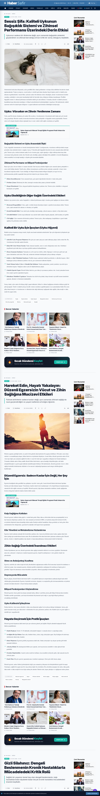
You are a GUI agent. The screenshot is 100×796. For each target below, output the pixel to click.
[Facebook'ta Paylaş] (35, 44)
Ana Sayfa (8, 13)
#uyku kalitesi (24, 298)
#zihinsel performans (57, 298)
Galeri (88, 8)
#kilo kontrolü (64, 676)
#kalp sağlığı (55, 676)
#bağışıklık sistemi (44, 298)
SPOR (46, 8)
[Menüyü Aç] (95, 8)
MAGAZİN (66, 8)
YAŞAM (73, 8)
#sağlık (36, 302)
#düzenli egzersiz (19, 676)
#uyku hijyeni (34, 298)
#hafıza (19, 302)
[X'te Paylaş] (38, 44)
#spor (28, 676)
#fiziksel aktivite (36, 676)
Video (80, 8)
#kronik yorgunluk (10, 302)
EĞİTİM (59, 8)
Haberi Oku (23, 134)
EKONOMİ (25, 8)
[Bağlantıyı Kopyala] (45, 44)
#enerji (17, 679)
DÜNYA (32, 8)
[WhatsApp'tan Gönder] (42, 44)
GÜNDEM (11, 8)
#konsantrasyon (27, 302)
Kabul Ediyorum (92, 793)
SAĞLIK (53, 8)
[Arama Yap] (91, 8)
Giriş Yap (93, 3)
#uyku (16, 298)
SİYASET (18, 8)
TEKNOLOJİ (40, 8)
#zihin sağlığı (46, 676)
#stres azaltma (9, 679)
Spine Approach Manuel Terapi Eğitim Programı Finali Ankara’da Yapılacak (42, 131)
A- (65, 44)
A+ (68, 44)
